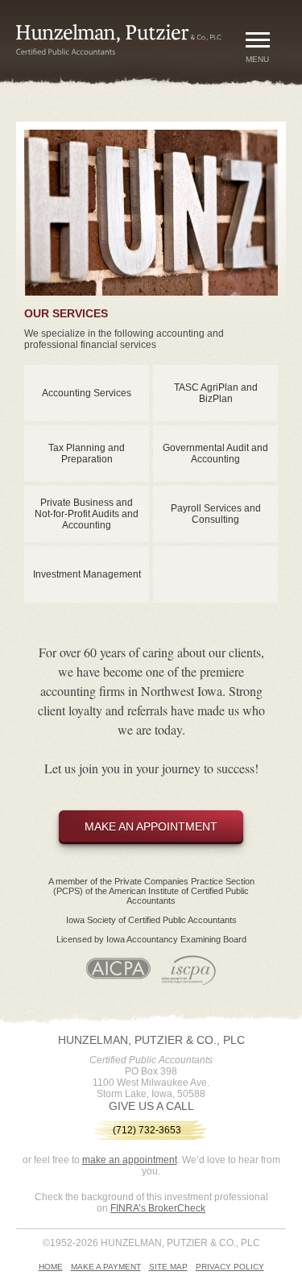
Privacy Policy (230, 1266)
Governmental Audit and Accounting (215, 453)
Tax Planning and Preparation (86, 453)
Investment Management (87, 574)
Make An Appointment (151, 826)
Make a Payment (106, 1266)
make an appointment (129, 1160)
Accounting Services (86, 393)
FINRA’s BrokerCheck (157, 1208)
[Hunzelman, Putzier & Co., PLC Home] (127, 51)
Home (51, 1266)
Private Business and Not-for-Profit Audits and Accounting (87, 514)
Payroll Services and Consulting (216, 514)
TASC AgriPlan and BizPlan (216, 393)
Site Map (168, 1266)
